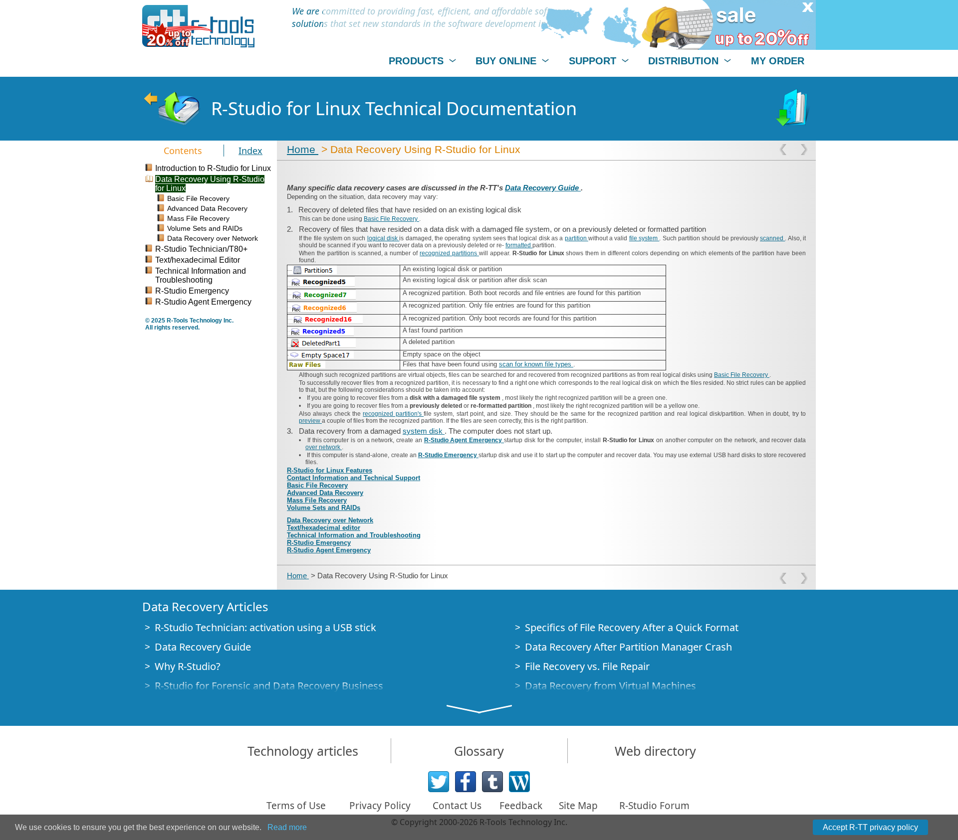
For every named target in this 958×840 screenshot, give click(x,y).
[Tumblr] (492, 781)
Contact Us (457, 805)
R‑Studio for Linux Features (329, 470)
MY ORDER (777, 60)
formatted (518, 245)
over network (323, 447)
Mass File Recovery (317, 500)
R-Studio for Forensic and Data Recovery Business (269, 685)
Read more (287, 827)
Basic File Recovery (391, 218)
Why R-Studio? (188, 666)
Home (302, 149)
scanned (772, 238)
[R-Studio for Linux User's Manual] (794, 109)
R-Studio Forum (654, 805)
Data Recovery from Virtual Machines (610, 685)
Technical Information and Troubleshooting (354, 535)
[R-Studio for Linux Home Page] (171, 109)
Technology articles (302, 750)
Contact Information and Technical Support (353, 478)
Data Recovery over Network (330, 520)
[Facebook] (465, 781)
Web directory (655, 750)
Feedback (520, 805)
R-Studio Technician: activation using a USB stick (265, 627)
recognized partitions (449, 253)
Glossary (479, 750)
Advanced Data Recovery (325, 493)
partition (576, 238)
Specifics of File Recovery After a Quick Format (631, 627)
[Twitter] (438, 781)
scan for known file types (536, 364)
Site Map (578, 805)
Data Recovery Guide (543, 187)
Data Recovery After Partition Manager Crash (628, 647)
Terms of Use (296, 805)
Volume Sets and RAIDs (323, 507)
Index (250, 151)
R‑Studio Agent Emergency (464, 440)
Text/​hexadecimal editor (323, 527)
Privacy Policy (380, 805)
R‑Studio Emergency (448, 455)
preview (310, 420)
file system (644, 238)
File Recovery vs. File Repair (587, 666)
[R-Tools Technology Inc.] (198, 26)
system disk (424, 431)
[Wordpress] (519, 781)
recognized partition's (393, 413)
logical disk (383, 238)
